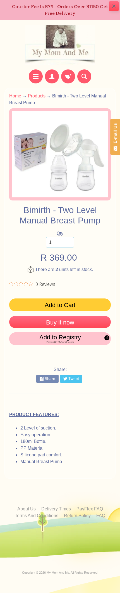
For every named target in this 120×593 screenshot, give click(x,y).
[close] (114, 6)
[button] (60, 338)
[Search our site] (84, 76)
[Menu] (36, 76)
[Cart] (68, 76)
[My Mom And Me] (60, 45)
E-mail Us (115, 134)
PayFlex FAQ (89, 508)
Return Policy (77, 515)
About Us (26, 508)
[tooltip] (106, 337)
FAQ (100, 515)
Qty (60, 233)
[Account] (52, 76)
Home (15, 96)
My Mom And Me (58, 572)
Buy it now (60, 322)
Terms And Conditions (36, 515)
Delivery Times (56, 508)
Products (36, 96)
